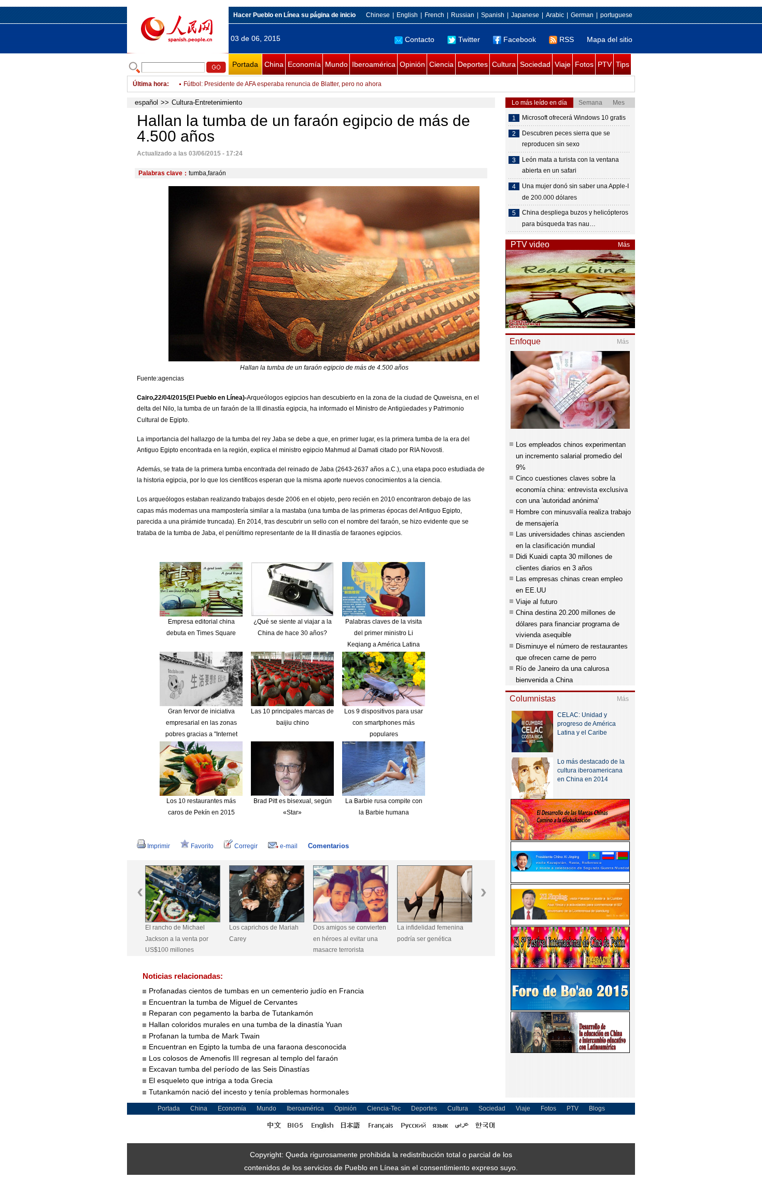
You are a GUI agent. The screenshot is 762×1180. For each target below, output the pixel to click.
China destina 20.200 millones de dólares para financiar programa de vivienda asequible (567, 624)
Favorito (202, 846)
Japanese (525, 15)
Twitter (469, 39)
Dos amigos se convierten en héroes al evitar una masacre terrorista (349, 938)
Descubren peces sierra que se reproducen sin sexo (566, 139)
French (434, 15)
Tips (622, 64)
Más (624, 244)
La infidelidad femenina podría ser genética (430, 933)
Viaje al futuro (536, 602)
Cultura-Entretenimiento (207, 102)
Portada (245, 64)
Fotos (584, 64)
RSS (566, 39)
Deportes (473, 64)
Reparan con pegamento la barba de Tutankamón (231, 1013)
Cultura (504, 64)
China (274, 64)
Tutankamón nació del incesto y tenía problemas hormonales (249, 1092)
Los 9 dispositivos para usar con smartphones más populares (383, 722)
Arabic (555, 15)
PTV (605, 64)
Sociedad (535, 64)
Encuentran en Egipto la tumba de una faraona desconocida (247, 1047)
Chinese (378, 15)
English (407, 15)
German (582, 15)
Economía (304, 64)
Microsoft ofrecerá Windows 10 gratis (574, 117)
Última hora (150, 84)
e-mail (289, 846)
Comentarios (328, 846)
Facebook (519, 39)
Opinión (412, 64)
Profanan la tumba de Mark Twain (204, 1036)
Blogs (597, 1108)
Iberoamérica (374, 64)
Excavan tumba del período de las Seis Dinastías (229, 1069)
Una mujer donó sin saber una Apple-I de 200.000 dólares (575, 191)
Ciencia (441, 64)
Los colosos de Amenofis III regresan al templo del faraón (243, 1058)
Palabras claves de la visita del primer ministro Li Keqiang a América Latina (383, 633)
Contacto (419, 39)
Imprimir (158, 846)
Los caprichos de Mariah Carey (264, 933)
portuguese (616, 15)
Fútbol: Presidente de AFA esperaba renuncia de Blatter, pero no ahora (283, 84)
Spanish (492, 15)
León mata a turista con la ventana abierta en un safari (570, 165)
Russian (462, 15)
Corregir (246, 846)
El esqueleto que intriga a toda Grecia (211, 1080)
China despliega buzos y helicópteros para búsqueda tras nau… (575, 218)
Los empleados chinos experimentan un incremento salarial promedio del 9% (571, 456)
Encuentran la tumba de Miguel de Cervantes (223, 1002)
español (146, 102)
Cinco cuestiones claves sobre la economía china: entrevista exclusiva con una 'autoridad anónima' (572, 489)
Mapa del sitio (609, 39)
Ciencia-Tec (384, 1108)
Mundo (336, 64)
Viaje (563, 64)
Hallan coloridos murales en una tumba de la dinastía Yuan (245, 1024)
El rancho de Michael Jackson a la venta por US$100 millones (176, 938)
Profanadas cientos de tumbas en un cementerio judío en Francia (256, 991)
